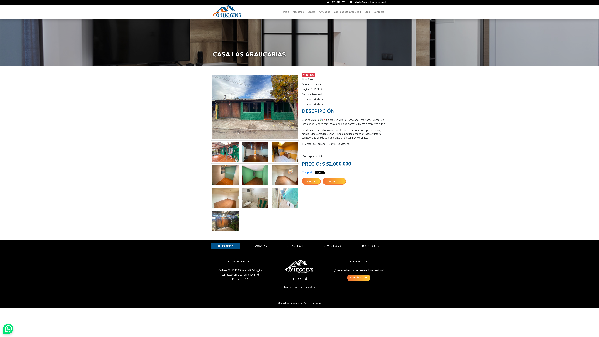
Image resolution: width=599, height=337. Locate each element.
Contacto (379, 11)
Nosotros (298, 11)
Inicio (286, 11)
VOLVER (311, 181)
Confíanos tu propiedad (347, 11)
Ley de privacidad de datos (299, 287)
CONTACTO (334, 181)
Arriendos (324, 11)
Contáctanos (359, 278)
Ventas (311, 11)
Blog (367, 11)
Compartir (308, 172)
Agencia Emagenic (312, 303)
